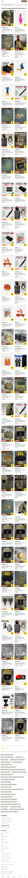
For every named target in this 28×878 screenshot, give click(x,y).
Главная (3, 876)
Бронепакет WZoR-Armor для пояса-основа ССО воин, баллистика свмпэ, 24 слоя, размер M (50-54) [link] (7, 224)
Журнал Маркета (4, 869)
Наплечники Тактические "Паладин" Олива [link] (7, 445)
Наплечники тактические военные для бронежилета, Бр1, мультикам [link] (20, 519)
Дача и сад (3, 849)
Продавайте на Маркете (6, 819)
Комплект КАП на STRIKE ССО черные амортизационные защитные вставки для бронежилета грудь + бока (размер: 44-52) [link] (20, 471)
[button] (26, 5)
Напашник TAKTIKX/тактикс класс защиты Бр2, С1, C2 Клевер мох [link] (20, 495)
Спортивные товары (5, 854)
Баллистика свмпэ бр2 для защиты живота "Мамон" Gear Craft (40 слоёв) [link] (20, 445)
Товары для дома (4, 842)
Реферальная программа (6, 827)
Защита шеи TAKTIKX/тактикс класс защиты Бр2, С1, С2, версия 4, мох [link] (7, 152)
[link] (7, 755)
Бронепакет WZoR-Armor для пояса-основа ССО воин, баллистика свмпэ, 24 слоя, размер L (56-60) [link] (20, 274)
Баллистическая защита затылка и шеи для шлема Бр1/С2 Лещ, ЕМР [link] (7, 738)
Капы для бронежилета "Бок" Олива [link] (6, 128)
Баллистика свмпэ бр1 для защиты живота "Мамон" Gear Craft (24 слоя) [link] (7, 543)
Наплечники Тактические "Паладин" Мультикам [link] (20, 567)
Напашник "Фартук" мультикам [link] (6, 54)
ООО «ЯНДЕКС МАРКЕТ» (9, 871)
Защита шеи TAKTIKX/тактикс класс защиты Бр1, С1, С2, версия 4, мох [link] (20, 299)
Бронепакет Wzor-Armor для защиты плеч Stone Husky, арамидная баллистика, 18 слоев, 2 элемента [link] (7, 713)
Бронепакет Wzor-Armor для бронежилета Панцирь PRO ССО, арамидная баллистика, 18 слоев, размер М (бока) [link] (7, 200)
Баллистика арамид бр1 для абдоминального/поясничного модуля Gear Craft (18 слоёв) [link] (7, 689)
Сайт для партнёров (5, 822)
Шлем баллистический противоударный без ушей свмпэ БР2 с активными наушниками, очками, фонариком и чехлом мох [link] (7, 30)
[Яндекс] (10, 873)
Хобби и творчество (5, 848)
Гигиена (2, 837)
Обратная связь (4, 866)
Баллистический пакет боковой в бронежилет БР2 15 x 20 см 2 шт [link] (7, 79)
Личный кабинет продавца (6, 817)
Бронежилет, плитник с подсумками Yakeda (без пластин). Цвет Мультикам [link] (20, 152)
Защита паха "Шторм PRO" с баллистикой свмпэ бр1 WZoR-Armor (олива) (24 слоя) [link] (7, 495)
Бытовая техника (4, 836)
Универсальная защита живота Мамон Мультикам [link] (7, 471)
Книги (2, 851)
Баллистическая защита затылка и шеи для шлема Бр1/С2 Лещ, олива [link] (20, 664)
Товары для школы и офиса (6, 853)
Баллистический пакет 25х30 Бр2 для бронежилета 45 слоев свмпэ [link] (20, 177)
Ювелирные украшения (5, 861)
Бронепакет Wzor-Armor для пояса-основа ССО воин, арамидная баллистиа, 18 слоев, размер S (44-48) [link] (20, 103)
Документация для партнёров (7, 821)
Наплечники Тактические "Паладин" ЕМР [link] (7, 397)
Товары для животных (5, 856)
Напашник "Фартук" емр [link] (19, 590)
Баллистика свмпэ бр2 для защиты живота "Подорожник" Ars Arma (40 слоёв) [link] (20, 543)
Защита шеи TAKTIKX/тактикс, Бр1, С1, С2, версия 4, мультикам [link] (20, 638)
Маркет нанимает (4, 867)
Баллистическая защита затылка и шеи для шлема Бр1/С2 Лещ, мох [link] (20, 713)
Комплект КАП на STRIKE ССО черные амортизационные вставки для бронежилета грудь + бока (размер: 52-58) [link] (7, 591)
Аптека (2, 844)
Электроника (3, 839)
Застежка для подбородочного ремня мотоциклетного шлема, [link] (19, 688)
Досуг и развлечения (5, 832)
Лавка (8, 876)
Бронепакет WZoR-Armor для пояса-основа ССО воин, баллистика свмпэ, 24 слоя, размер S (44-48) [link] (20, 421)
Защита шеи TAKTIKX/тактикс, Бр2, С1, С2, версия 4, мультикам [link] (20, 224)
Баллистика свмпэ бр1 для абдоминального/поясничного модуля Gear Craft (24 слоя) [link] (7, 567)
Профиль (25, 876)
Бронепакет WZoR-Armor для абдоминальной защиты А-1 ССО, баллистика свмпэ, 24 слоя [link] (20, 200)
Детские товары (4, 859)
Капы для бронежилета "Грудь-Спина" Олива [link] (6, 177)
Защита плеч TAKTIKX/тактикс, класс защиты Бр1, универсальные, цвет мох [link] (7, 421)
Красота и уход (4, 846)
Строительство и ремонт (6, 858)
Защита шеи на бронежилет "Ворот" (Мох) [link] (7, 519)
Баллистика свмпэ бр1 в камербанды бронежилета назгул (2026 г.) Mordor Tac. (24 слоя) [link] (20, 614)
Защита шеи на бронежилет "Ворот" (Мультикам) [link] (20, 128)
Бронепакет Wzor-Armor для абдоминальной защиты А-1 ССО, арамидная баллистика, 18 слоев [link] (7, 250)
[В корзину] (12, 24)
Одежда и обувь (4, 841)
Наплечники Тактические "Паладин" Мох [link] (7, 349)
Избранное (14, 876)
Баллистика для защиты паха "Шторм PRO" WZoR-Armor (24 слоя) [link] (20, 738)
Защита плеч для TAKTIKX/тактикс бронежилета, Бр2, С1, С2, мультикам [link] (7, 614)
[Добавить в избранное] (12, 11)
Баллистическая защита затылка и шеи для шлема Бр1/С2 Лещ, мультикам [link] (7, 664)
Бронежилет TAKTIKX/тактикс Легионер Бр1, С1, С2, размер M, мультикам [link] (20, 54)
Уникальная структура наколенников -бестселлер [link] (20, 373)
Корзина (19, 876)
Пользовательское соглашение (7, 864)
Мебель (2, 834)
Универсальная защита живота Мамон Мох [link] (19, 397)
